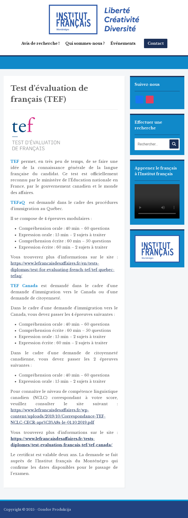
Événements (123, 43)
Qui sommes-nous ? (85, 43)
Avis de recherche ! (40, 43)
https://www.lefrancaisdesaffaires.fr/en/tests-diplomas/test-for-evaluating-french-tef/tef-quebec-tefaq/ (62, 269)
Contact (156, 43)
